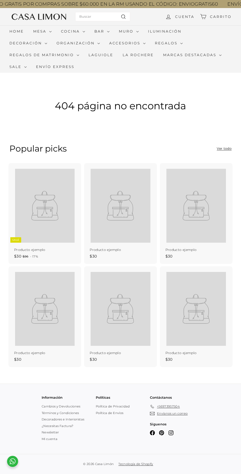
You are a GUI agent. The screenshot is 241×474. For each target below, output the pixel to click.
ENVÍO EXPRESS (55, 66)
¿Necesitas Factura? (57, 426)
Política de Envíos (109, 413)
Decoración (26, 43)
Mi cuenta (49, 439)
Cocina (71, 31)
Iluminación (164, 31)
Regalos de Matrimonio (42, 55)
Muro (127, 31)
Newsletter (50, 432)
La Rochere (138, 55)
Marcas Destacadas (190, 55)
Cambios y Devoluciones (61, 406)
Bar (100, 31)
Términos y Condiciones (60, 413)
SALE (16, 66)
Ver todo (224, 148)
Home (16, 31)
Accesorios (125, 43)
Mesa (40, 31)
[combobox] (102, 16)
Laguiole (100, 55)
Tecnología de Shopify (135, 464)
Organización (76, 43)
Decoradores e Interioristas (63, 419)
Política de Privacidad (113, 406)
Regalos (167, 43)
